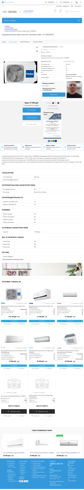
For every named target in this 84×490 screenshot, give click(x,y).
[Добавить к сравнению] (37, 50)
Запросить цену (15, 411)
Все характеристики (69, 61)
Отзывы (22, 468)
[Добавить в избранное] (37, 47)
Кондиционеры (37, 463)
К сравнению (21, 324)
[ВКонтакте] (49, 141)
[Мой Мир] (53, 141)
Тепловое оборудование (39, 467)
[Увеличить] (20, 72)
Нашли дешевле (53, 106)
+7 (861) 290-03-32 (28, 11)
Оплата (22, 465)
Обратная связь (9, 2)
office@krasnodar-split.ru (48, 88)
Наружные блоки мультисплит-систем (13, 259)
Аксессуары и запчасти (39, 477)
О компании (11, 463)
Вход (72, 6)
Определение (65, 6)
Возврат (22, 470)
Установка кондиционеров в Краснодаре (17, 269)
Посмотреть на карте (55, 485)
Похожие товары (33, 124)
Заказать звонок (28, 12)
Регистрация (78, 6)
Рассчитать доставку (53, 108)
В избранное (8, 324)
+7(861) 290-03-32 (56, 464)
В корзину (33, 110)
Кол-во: (49, 103)
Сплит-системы (37, 465)
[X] (56, 141)
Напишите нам (12, 474)
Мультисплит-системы (71, 74)
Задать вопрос (54, 94)
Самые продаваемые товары (42, 430)
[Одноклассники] (51, 141)
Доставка (23, 463)
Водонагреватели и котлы (39, 475)
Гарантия (22, 467)
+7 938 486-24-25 (47, 90)
